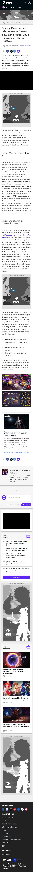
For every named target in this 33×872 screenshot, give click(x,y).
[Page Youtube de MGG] (14, 809)
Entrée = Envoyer (14, 504)
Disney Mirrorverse (24, 23)
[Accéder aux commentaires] (18, 51)
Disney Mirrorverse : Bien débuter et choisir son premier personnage (16, 549)
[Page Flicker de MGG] (22, 809)
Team (4, 821)
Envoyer (27, 504)
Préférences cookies (9, 836)
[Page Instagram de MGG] (26, 809)
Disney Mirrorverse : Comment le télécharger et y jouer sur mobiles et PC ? (16, 562)
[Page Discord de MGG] (7, 809)
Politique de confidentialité (11, 840)
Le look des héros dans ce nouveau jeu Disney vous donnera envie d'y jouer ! (16, 543)
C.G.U (4, 830)
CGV (3, 846)
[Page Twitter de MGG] (11, 809)
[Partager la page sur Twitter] (11, 51)
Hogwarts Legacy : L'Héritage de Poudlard (16, 452)
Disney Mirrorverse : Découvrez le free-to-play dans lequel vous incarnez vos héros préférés (17, 569)
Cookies (5, 833)
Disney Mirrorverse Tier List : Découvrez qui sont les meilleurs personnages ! (15, 555)
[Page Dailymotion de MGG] (18, 809)
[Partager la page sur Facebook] (7, 51)
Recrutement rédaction (10, 824)
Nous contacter (7, 818)
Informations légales (9, 827)
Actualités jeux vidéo (12, 23)
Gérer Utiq (5, 843)
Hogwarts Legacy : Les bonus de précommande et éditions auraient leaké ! (15, 434)
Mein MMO (6, 854)
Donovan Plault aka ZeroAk (19, 470)
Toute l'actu (16, 577)
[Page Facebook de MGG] (3, 809)
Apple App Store (10, 235)
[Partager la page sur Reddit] (14, 51)
